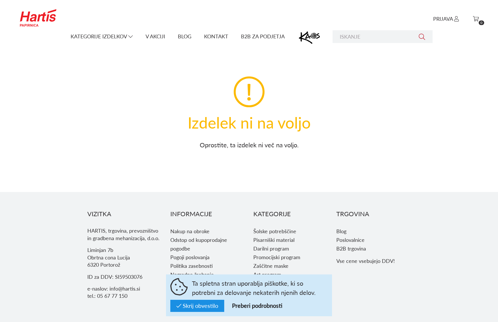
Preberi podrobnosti (257, 306)
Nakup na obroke (190, 231)
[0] (476, 18)
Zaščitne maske (270, 265)
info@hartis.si (125, 288)
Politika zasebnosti (191, 265)
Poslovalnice (350, 239)
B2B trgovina (351, 248)
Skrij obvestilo (199, 306)
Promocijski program (276, 257)
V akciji (155, 36)
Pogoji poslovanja (190, 257)
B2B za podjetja (263, 36)
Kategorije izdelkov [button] (99, 36)
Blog (184, 36)
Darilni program (271, 248)
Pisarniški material (274, 239)
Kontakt (216, 36)
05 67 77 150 (112, 295)
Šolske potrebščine (274, 231)
